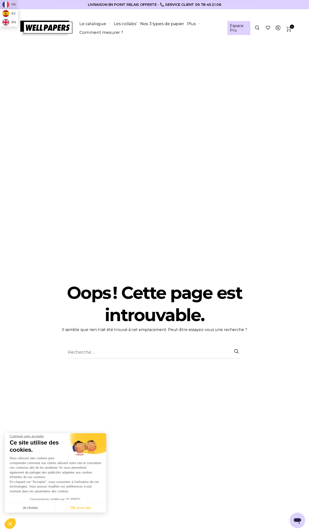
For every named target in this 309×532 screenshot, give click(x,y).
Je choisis (30, 508)
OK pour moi (80, 508)
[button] (10, 524)
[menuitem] (96, 23)
